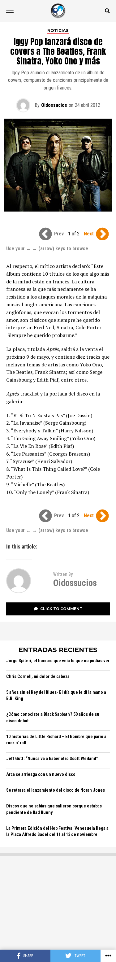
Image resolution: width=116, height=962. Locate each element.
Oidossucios (54, 105)
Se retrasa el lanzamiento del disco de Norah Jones (55, 790)
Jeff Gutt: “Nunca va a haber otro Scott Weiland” (52, 758)
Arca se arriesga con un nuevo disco (40, 774)
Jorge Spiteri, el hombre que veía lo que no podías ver (58, 660)
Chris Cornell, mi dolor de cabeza (38, 676)
